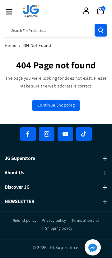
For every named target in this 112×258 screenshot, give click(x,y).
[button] (9, 12)
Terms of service (86, 220)
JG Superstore (63, 247)
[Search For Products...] (101, 30)
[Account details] (86, 11)
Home (10, 45)
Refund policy (25, 220)
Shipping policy (58, 228)
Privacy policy (54, 220)
